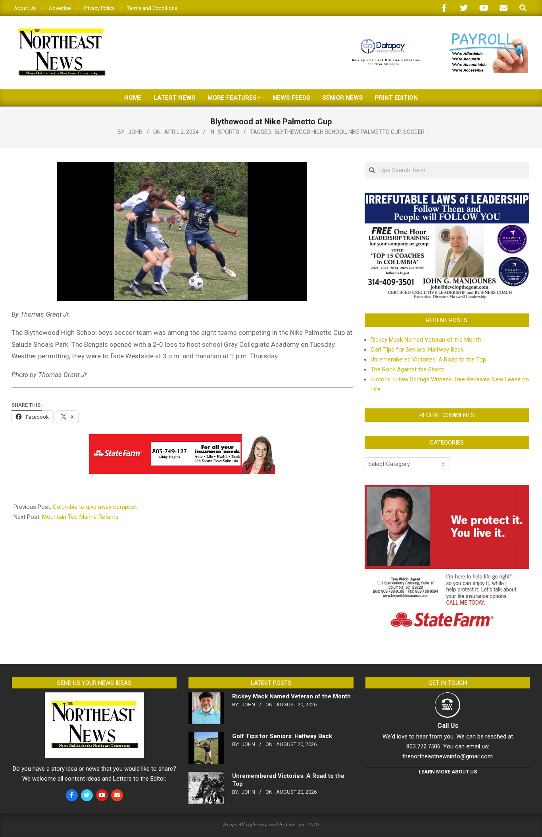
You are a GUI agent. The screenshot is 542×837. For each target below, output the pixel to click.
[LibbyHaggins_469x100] (182, 440)
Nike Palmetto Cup (374, 132)
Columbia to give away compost (95, 506)
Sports (228, 132)
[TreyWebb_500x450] (447, 489)
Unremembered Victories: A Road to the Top (428, 359)
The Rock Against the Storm (407, 369)
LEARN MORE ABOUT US (448, 772)
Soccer (414, 132)
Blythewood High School (310, 132)
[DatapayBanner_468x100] (435, 36)
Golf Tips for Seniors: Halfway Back (417, 349)
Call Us (447, 725)
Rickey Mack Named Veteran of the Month (426, 339)
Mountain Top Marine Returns (81, 516)
